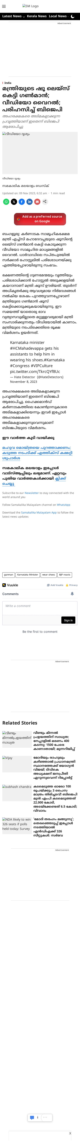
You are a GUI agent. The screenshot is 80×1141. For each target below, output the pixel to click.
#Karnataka (54, 360)
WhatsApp (63, 505)
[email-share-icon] (37, 204)
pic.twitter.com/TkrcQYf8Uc (35, 372)
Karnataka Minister (27, 575)
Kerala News (37, 16)
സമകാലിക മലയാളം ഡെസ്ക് (25, 186)
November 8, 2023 (23, 382)
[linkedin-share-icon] (29, 204)
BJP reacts (64, 575)
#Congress (20, 366)
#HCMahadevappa (26, 348)
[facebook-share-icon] (22, 204)
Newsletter (32, 493)
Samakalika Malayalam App (39, 512)
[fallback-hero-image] (17, 739)
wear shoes (48, 575)
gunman (8, 575)
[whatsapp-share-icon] (6, 204)
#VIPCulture (42, 366)
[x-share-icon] (14, 204)
